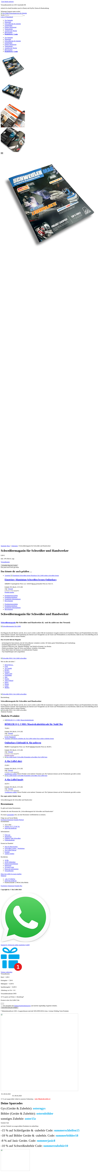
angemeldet (10, 815)
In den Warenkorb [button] (10, 737)
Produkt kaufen (9, 592)
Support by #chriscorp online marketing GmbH (15, 945)
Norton (7, 679)
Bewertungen (9, 601)
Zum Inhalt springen (7, 1)
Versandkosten (5, 562)
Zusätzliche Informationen (13, 599)
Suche (3, 15)
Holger (7, 684)
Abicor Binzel (9, 680)
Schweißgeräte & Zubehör (13, 24)
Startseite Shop (5, 546)
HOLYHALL (9, 665)
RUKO (7, 670)
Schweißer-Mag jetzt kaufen (9, 565)
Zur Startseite (9, 20)
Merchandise (8, 32)
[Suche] (24, 15)
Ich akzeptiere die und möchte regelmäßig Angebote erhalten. (30, 1006)
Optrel (7, 686)
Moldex (7, 687)
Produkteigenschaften (11, 595)
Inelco (6, 682)
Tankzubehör (9, 29)
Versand (10, 589)
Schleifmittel (8, 25)
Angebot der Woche (11, 31)
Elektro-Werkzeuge (10, 27)
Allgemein (14, 546)
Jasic (6, 677)
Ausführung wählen (11, 774)
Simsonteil (8, 22)
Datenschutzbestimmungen (22, 1006)
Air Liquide (8, 668)
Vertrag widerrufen (6, 972)
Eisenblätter (8, 675)
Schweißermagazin (8, 623)
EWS (6, 666)
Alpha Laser (8, 673)
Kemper (7, 672)
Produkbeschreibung (11, 597)
